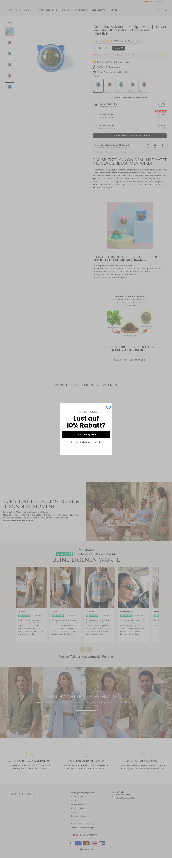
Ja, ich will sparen (86, 434)
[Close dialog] (108, 407)
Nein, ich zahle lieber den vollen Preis (86, 442)
